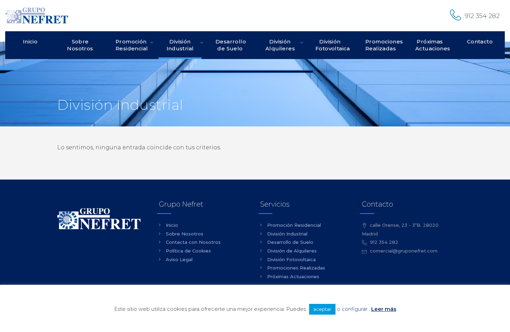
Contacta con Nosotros (193, 242)
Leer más (383, 309)
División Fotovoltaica (332, 45)
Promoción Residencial (132, 45)
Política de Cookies (188, 251)
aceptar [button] (322, 309)
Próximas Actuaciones (432, 45)
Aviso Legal (179, 259)
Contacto (480, 41)
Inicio (30, 41)
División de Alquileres (292, 251)
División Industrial (180, 45)
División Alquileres (280, 45)
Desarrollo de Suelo (230, 45)
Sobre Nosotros (80, 45)
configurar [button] (354, 309)
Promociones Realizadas (383, 45)
